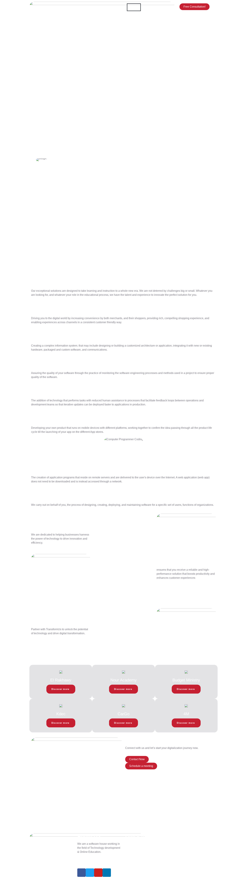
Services (135, 14)
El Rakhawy (60, 680)
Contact (134, 22)
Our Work (153, 14)
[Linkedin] (106, 872)
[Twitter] (90, 872)
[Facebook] (81, 872)
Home (133, 7)
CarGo (123, 714)
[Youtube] (98, 872)
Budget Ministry (186, 680)
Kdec (60, 714)
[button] (37, 160)
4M (186, 714)
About (147, 7)
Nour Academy (123, 680)
